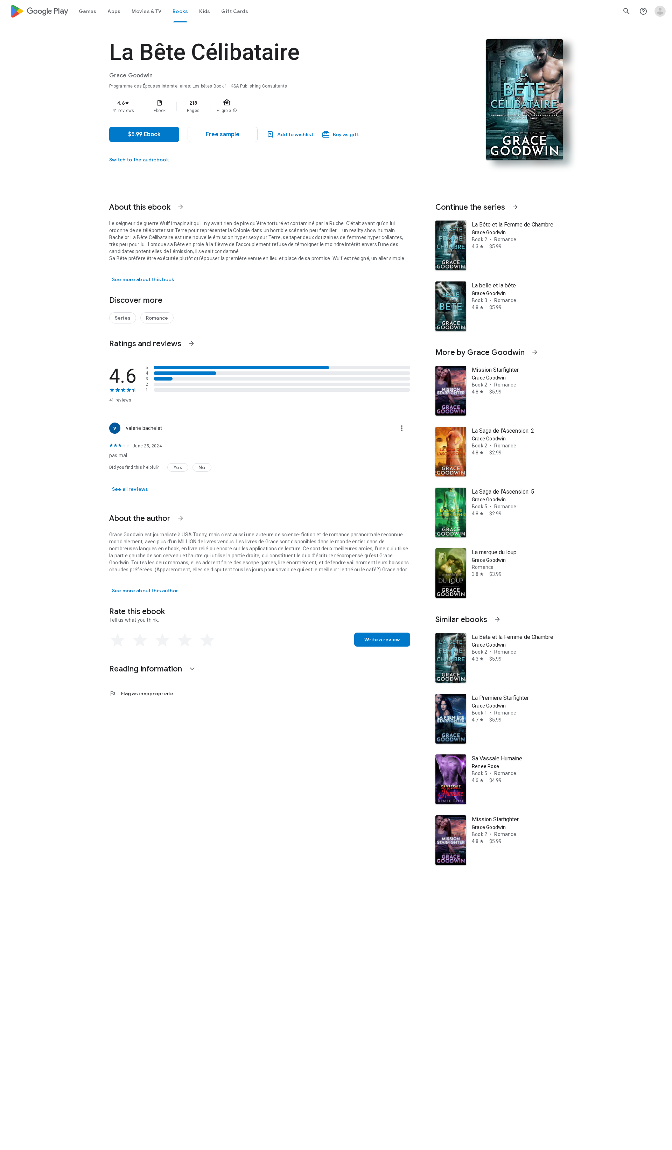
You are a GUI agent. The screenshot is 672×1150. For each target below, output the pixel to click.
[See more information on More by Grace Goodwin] (534, 352)
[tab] (87, 11)
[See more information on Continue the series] (515, 206)
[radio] (117, 640)
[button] (223, 134)
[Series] (122, 318)
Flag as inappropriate (141, 693)
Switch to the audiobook (139, 159)
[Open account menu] (660, 11)
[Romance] (157, 318)
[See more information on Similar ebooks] (497, 619)
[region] (249, 106)
